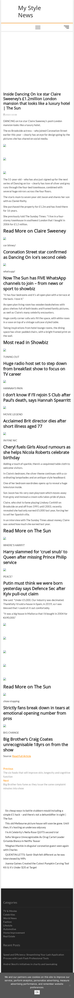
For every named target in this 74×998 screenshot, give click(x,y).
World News (10, 918)
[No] (69, 985)
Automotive (9, 929)
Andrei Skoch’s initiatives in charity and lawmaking (30, 964)
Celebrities (9, 914)
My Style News (29, 11)
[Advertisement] (37, 57)
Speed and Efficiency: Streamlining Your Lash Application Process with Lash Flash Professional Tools (33, 956)
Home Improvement (14, 932)
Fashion (7, 921)
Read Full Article (21, 756)
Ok (37, 992)
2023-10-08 (11, 114)
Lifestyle (7, 925)
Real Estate (9, 936)
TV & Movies (10, 910)
